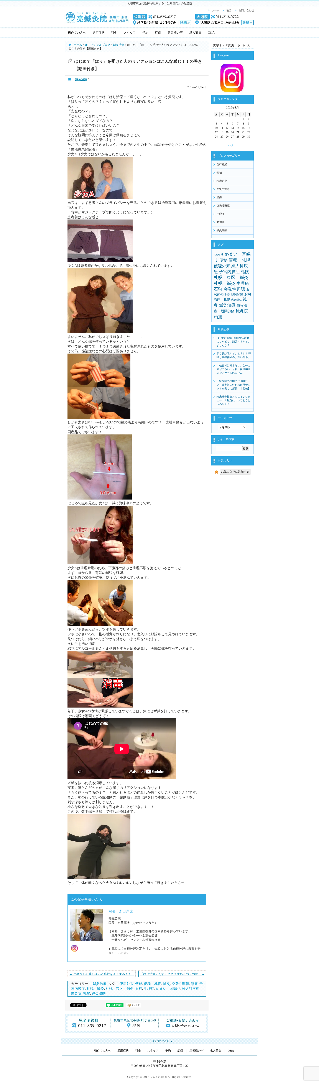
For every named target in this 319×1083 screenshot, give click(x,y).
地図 (229, 10)
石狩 (138, 988)
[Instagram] (232, 90)
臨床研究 (222, 180)
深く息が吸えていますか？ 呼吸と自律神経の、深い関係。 (234, 355)
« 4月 (231, 145)
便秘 (138, 984)
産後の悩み (223, 189)
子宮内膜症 (229, 271)
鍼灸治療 (81, 79)
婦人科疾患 (190, 988)
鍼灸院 (76, 993)
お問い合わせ (246, 10)
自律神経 (222, 164)
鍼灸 (166, 984)
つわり (219, 254)
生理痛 (149, 988)
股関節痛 (237, 294)
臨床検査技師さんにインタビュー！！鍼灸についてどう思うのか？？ (233, 400)
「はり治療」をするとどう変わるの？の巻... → (172, 974)
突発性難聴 (180, 984)
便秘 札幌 (152, 984)
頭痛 (194, 984)
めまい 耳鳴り (168, 988)
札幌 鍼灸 (95, 988)
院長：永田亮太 (121, 911)
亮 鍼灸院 (162, 1077)
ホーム (215, 10)
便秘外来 (126, 984)
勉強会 (220, 222)
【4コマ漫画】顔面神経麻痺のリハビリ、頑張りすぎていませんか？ (233, 341)
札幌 (86, 993)
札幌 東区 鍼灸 (119, 988)
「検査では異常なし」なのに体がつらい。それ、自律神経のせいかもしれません (233, 369)
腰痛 (219, 197)
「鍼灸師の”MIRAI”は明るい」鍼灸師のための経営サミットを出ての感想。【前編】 (233, 385)
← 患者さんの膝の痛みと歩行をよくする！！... (101, 974)
